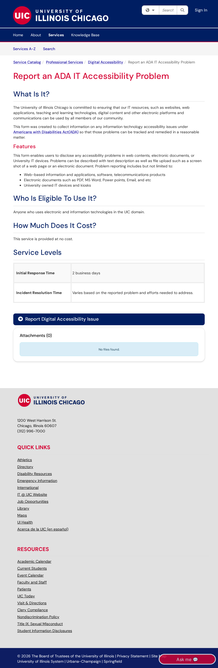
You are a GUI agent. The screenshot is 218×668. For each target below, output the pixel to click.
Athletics (24, 459)
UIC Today (26, 596)
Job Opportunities (32, 501)
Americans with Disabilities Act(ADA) (45, 132)
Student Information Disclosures (44, 630)
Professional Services (64, 62)
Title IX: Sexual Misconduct (40, 623)
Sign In (201, 10)
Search (51, 48)
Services (56, 35)
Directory (25, 466)
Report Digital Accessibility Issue (61, 319)
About (36, 35)
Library (23, 508)
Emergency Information (37, 480)
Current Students (32, 568)
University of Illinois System (40, 661)
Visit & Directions (32, 603)
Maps (22, 515)
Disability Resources (34, 473)
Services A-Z (24, 48)
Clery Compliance (32, 609)
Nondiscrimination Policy (38, 616)
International (28, 487)
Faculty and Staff (32, 582)
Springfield (113, 661)
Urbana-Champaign (83, 661)
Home (18, 35)
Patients (24, 589)
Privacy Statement (132, 656)
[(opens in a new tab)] (60, 15)
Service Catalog (27, 62)
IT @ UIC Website (32, 494)
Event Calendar (30, 575)
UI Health (25, 522)
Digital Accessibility (105, 62)
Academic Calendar (34, 561)
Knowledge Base (85, 35)
